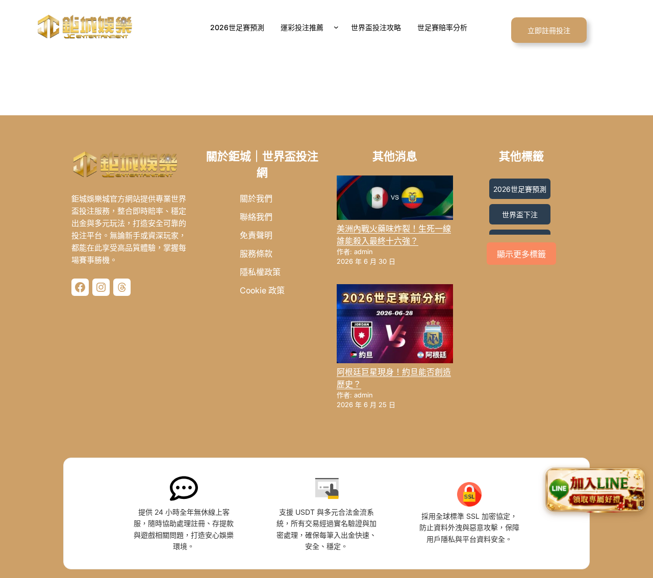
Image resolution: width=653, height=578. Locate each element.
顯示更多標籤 (521, 254)
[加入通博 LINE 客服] (595, 491)
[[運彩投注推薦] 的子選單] (338, 27)
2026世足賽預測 (519, 189)
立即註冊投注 (549, 30)
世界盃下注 (520, 214)
